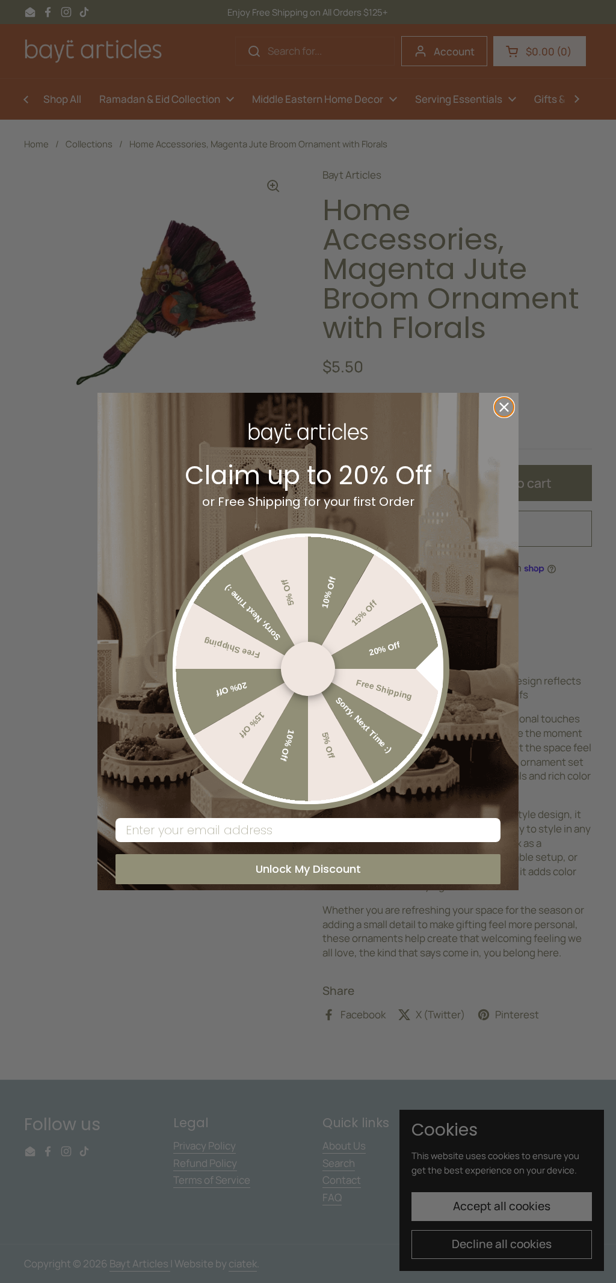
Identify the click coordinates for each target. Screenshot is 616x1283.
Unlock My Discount (308, 868)
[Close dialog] (504, 407)
